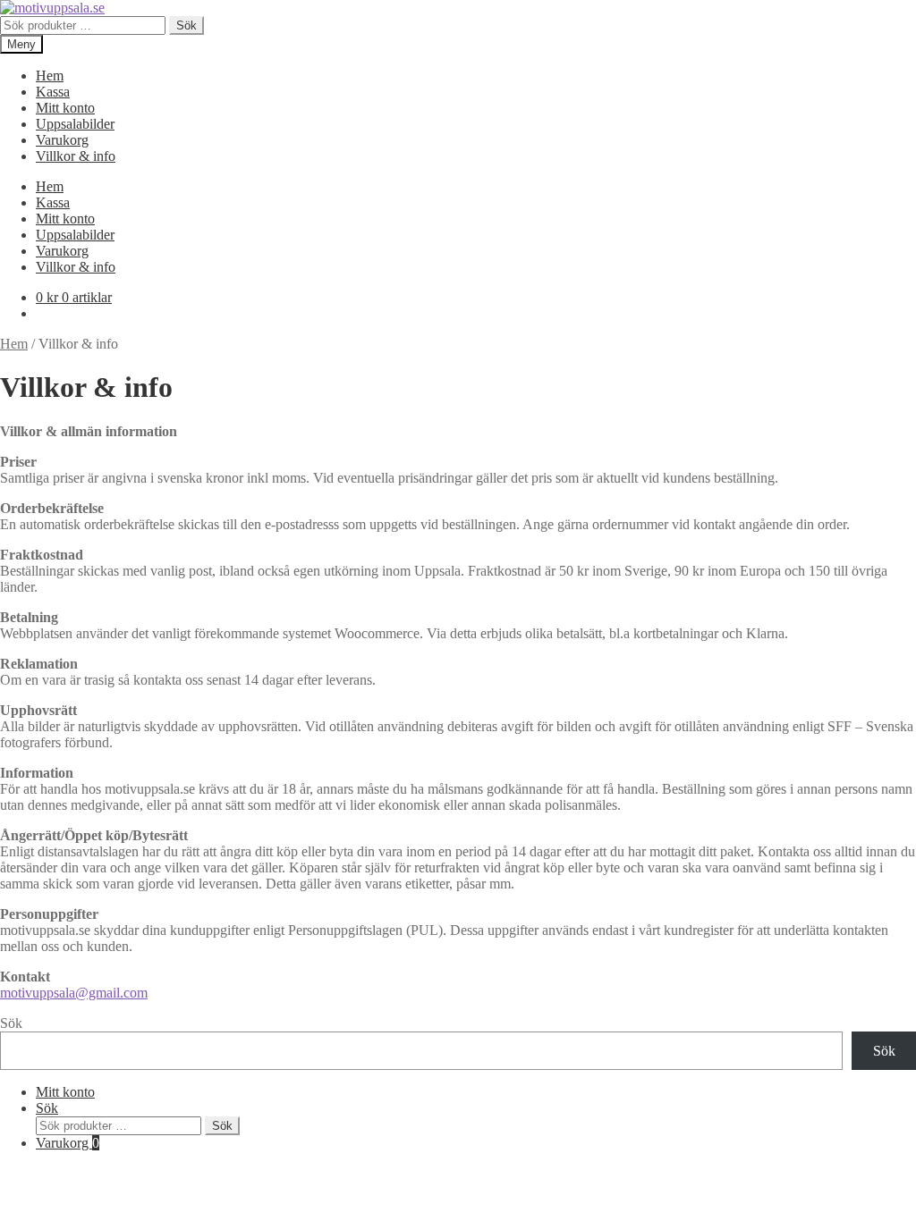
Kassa (53, 91)
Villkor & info (75, 156)
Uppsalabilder (75, 123)
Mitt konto (65, 107)
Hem (50, 75)
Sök (186, 25)
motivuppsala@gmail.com (74, 992)
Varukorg (62, 139)
